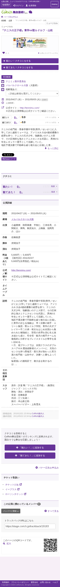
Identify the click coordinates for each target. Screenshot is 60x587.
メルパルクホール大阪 (17, 85)
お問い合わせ (45, 582)
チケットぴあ (12, 484)
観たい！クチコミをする (18, 61)
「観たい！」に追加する (31, 447)
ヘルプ (55, 582)
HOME (3, 20)
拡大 (9, 543)
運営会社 (34, 582)
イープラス (10, 489)
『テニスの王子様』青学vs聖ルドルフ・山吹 (27, 30)
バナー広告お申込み (11, 17)
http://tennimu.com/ (29, 108)
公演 (10, 20)
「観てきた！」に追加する (31, 455)
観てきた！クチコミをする (19, 67)
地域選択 (6, 5)
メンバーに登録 (9, 511)
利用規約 (5, 582)
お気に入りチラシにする (49, 53)
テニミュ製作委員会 (16, 81)
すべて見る (53, 511)
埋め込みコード (9, 159)
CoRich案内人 (38, 413)
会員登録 (32, 5)
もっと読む (53, 148)
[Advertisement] (30, 569)
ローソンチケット (14, 494)
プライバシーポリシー (20, 582)
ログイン (20, 5)
